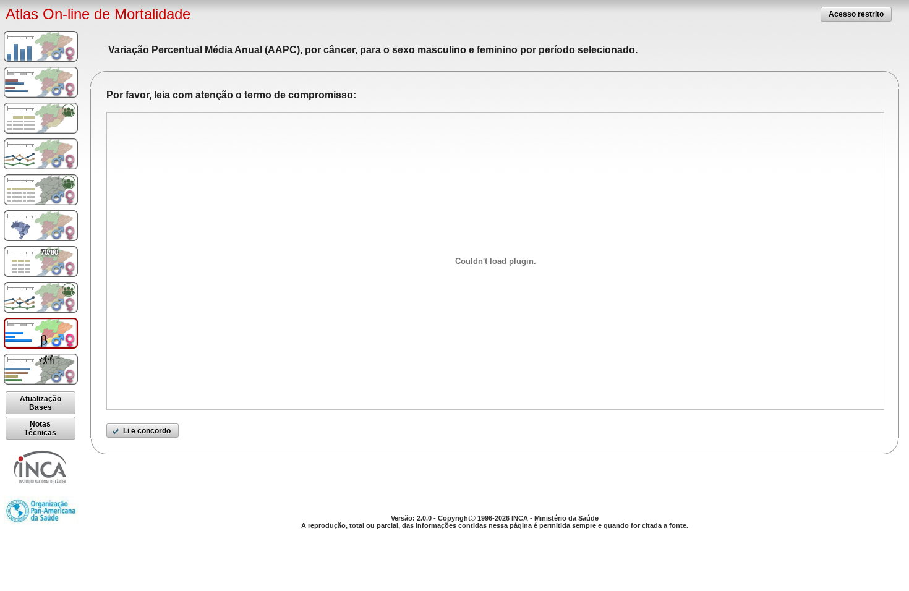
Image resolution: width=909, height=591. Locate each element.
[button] (856, 14)
